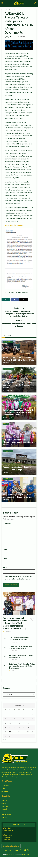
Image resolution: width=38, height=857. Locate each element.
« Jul (4, 739)
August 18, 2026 (8, 417)
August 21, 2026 (8, 362)
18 (14, 727)
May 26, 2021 (21, 37)
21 (28, 727)
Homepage (5, 785)
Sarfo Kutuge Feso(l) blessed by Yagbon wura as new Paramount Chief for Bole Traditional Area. (22, 666)
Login (16, 850)
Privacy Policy (7, 850)
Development (7, 341)
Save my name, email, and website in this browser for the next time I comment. (18, 578)
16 (5, 727)
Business (5, 806)
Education (5, 809)
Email (5, 558)
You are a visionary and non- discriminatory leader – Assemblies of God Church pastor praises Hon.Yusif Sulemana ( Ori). (15, 623)
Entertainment (6, 815)
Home (3, 10)
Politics (4, 800)
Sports (5, 396)
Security (4, 818)
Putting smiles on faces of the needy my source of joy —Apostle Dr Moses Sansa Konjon (18, 384)
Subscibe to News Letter (11, 846)
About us (5, 791)
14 (28, 723)
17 (10, 727)
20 (23, 727)
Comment (7, 523)
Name (5, 549)
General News (8, 478)
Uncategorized (10, 10)
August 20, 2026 (8, 390)
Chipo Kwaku (10, 37)
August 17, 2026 (8, 472)
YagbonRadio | (11, 854)
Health (4, 812)
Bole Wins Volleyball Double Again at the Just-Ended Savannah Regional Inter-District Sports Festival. (18, 412)
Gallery (4, 788)
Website (5, 567)
